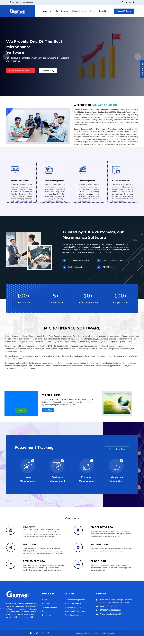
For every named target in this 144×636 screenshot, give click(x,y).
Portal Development (73, 615)
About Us (54, 11)
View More (48, 410)
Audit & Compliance (73, 604)
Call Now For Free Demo (19, 72)
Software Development (74, 607)
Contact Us (103, 11)
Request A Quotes (124, 11)
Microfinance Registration (75, 600)
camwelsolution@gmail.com (112, 614)
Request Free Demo (117, 449)
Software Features (79, 11)
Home (44, 11)
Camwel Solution (93, 633)
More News (21, 410)
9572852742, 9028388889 (22, 2)
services (64, 11)
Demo (92, 11)
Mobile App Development (75, 611)
